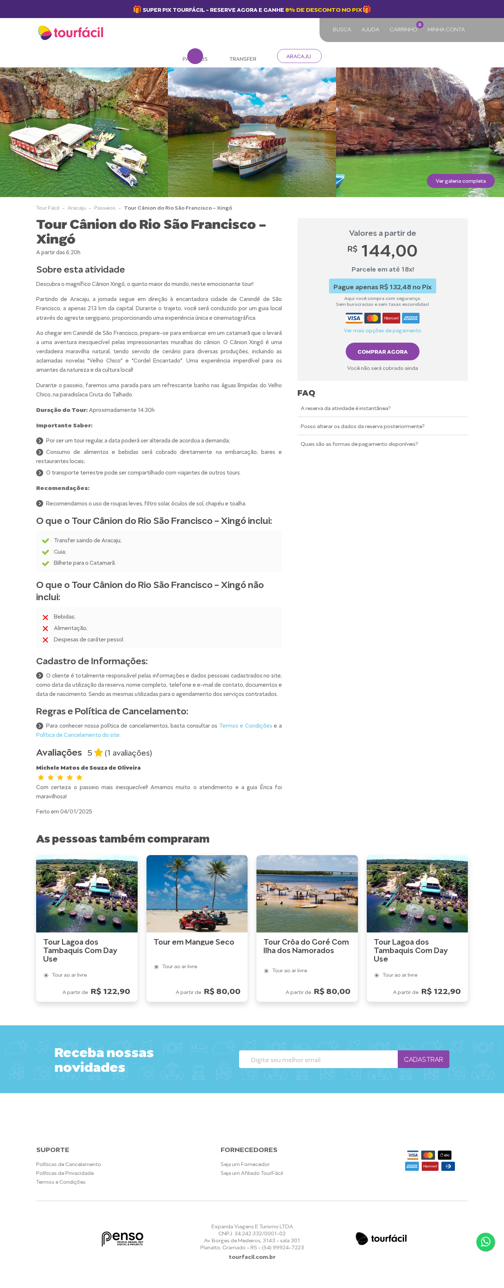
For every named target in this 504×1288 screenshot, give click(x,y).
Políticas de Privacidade (65, 1172)
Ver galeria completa (461, 180)
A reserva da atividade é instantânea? (346, 407)
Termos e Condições (245, 725)
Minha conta (446, 28)
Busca (342, 28)
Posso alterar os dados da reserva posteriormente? (363, 425)
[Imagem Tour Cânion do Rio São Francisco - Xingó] (84, 132)
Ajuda (370, 28)
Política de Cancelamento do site (78, 734)
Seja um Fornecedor (245, 1163)
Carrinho (405, 27)
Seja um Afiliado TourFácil (252, 1172)
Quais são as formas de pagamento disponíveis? (359, 443)
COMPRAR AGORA (383, 351)
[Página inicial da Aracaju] (71, 33)
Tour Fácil (47, 207)
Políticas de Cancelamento (68, 1163)
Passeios (104, 207)
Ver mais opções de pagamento (382, 329)
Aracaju (298, 55)
